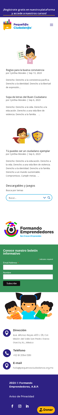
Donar (48, 409)
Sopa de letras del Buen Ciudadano (26, 97)
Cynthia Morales (18, 73)
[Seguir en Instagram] (20, 406)
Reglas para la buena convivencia (25, 70)
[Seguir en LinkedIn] (27, 406)
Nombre (7, 272)
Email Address (11, 262)
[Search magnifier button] (49, 197)
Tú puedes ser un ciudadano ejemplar (28, 151)
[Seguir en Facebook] (12, 406)
